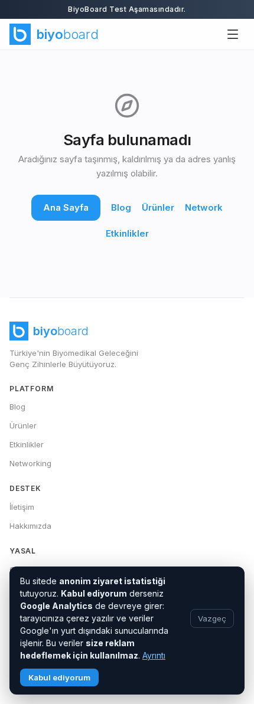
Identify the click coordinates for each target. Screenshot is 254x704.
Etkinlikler (127, 233)
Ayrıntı (153, 655)
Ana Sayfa (66, 207)
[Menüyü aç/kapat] (233, 34)
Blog (121, 207)
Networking (30, 463)
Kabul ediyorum (59, 677)
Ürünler (158, 207)
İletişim (21, 507)
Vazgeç (212, 618)
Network (204, 207)
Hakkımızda (30, 526)
